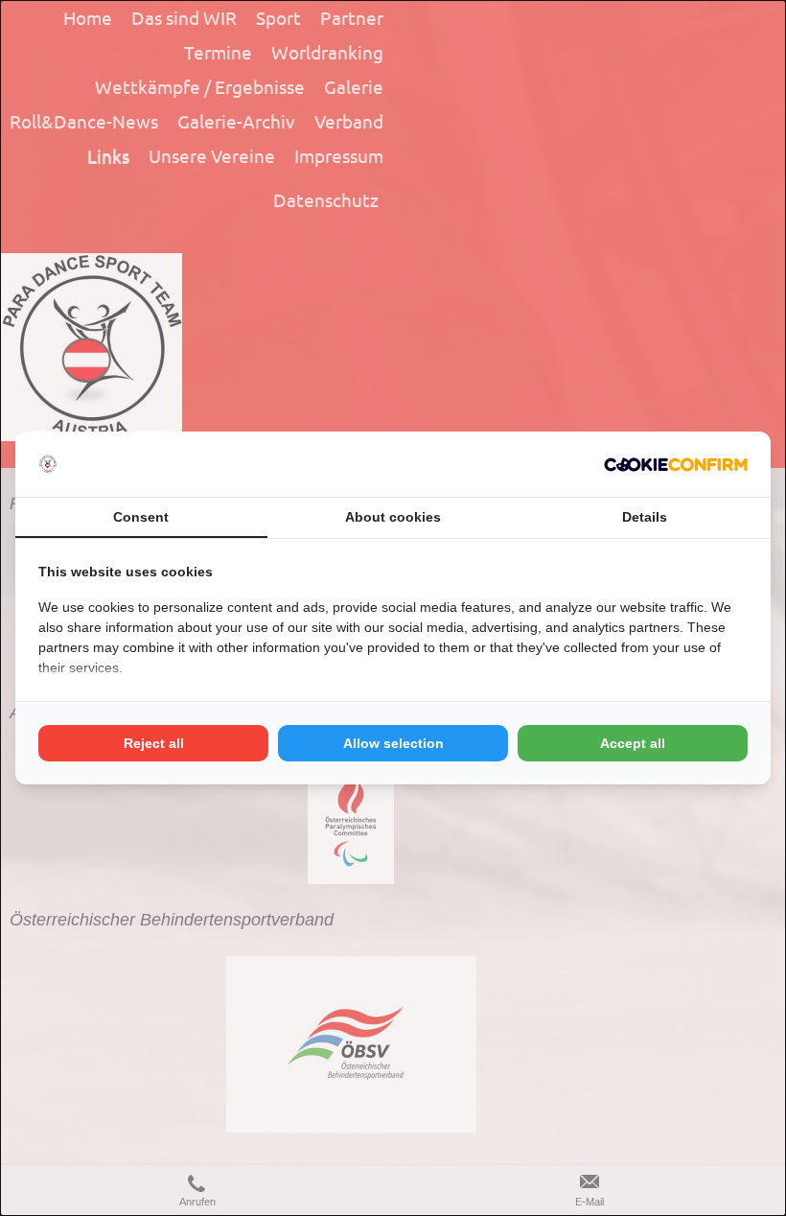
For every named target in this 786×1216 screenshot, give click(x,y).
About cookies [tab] (393, 517)
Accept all (632, 743)
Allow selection (393, 743)
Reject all (154, 743)
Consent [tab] (141, 517)
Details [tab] (644, 517)
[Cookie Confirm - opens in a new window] (676, 464)
